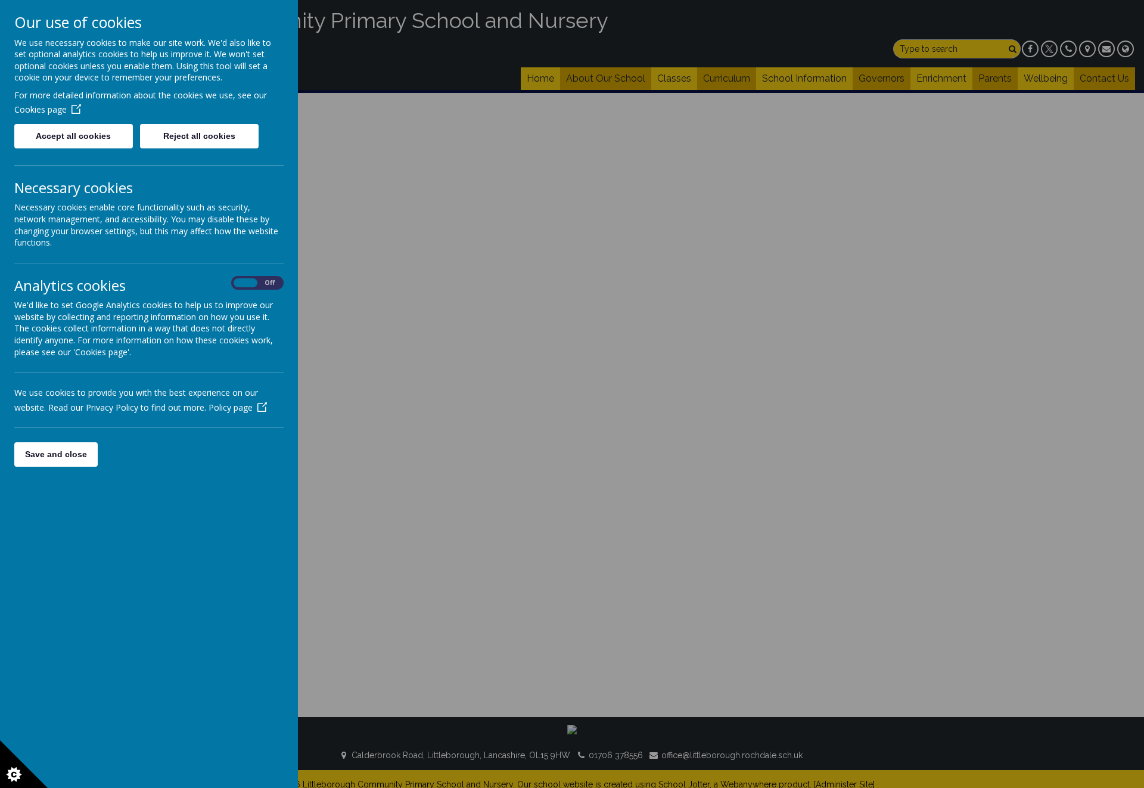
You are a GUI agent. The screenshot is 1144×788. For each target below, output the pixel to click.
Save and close (56, 454)
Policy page (231, 407)
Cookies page (40, 109)
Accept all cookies (73, 136)
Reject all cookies (199, 136)
